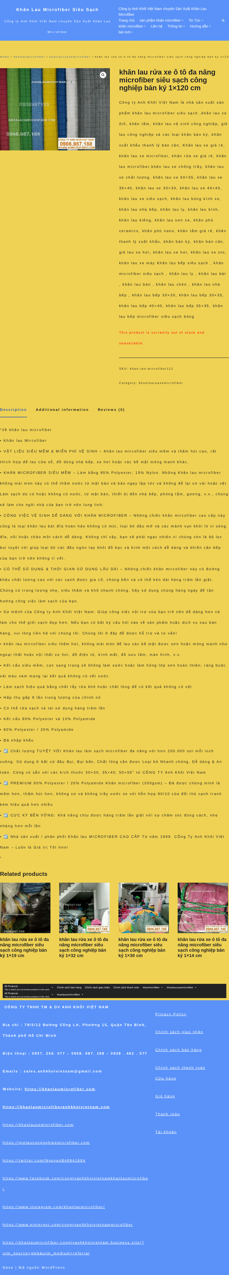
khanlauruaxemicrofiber (70, 56)
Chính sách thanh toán (126, 987)
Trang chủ (127, 20)
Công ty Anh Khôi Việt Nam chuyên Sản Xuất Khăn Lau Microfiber (162, 11)
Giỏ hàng (165, 1096)
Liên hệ (156, 26)
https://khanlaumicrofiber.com (60, 1089)
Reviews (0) (111, 410)
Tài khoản (166, 1132)
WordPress (53, 1267)
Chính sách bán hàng (69, 987)
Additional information (62, 410)
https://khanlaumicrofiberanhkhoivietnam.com (56, 1107)
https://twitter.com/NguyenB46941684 (44, 1160)
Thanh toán (167, 1114)
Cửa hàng (165, 1078)
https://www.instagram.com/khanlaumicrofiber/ (54, 1207)
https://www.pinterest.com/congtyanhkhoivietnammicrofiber (68, 1225)
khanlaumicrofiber (29, 56)
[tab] (13, 410)
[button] (183, 20)
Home (4, 56)
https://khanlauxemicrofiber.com (38, 1125)
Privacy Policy (171, 1014)
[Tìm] (223, 20)
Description (13, 410)
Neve (8, 1267)
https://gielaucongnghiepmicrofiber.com (46, 1143)
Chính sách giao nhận (97, 987)
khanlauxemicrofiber (68, 994)
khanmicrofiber (151, 987)
